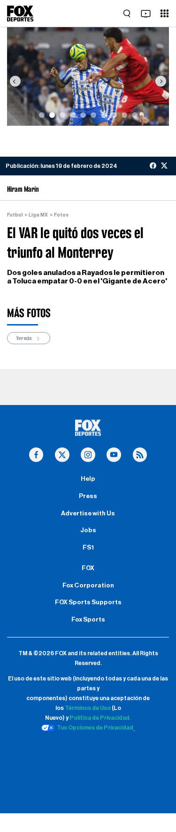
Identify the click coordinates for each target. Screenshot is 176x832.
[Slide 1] (42, 115)
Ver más (24, 338)
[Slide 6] (93, 115)
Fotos (61, 214)
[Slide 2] (52, 115)
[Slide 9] (124, 115)
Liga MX (38, 214)
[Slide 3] (62, 115)
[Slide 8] (114, 115)
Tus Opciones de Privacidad (95, 728)
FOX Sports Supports (88, 602)
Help (88, 479)
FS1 (88, 547)
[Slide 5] (83, 115)
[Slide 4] (73, 115)
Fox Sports (88, 619)
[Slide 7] (104, 115)
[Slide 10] (135, 115)
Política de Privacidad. (100, 718)
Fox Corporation (88, 585)
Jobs (88, 530)
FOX (88, 568)
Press (88, 496)
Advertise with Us (88, 513)
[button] (15, 81)
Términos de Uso (88, 708)
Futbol (15, 214)
